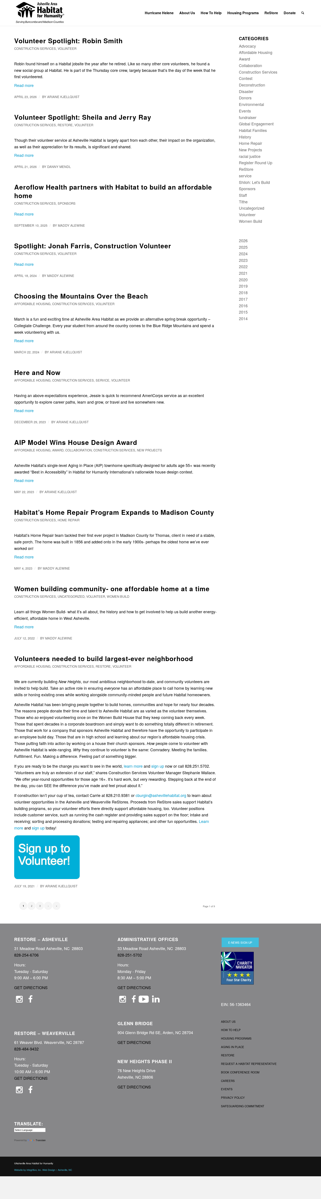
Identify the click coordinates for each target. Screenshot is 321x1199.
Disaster (246, 91)
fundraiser (247, 117)
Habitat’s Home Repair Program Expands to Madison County (114, 512)
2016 (243, 305)
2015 (243, 312)
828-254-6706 (26, 955)
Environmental (251, 104)
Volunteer (67, 48)
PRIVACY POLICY (233, 1097)
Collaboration (78, 450)
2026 (243, 240)
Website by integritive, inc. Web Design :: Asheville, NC (43, 1169)
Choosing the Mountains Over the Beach (81, 296)
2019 (243, 286)
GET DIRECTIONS (31, 987)
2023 (243, 260)
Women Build (118, 596)
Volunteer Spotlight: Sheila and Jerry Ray (82, 117)
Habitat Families (253, 130)
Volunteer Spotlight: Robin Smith (68, 40)
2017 (243, 299)
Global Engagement (256, 123)
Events (245, 111)
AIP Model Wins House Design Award (75, 442)
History (245, 137)
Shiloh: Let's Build (254, 182)
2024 (243, 253)
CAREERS (228, 1081)
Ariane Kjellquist (63, 96)
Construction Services (35, 48)
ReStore (65, 125)
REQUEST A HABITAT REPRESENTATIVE (249, 1064)
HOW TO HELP (231, 1030)
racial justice (250, 156)
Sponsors (67, 203)
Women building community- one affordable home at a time (112, 588)
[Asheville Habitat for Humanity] (40, 13)
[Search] (303, 13)
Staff (243, 195)
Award (58, 450)
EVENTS (227, 1089)
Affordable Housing (32, 303)
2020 (243, 279)
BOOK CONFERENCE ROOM (240, 1072)
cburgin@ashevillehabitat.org (161, 795)
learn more (133, 766)
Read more (24, 85)
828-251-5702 (129, 955)
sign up (157, 766)
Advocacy (247, 46)
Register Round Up (255, 162)
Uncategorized (71, 596)
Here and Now (37, 372)
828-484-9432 (26, 1049)
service (102, 380)
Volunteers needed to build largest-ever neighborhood (103, 658)
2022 (243, 266)
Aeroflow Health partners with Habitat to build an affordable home (113, 191)
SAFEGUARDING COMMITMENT (242, 1106)
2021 (243, 273)
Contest (245, 78)
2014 (243, 318)
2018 (243, 292)
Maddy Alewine (71, 225)
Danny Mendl (59, 166)
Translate (41, 1140)
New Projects (149, 450)
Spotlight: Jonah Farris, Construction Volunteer (92, 245)
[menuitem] (159, 13)
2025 (243, 247)
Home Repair (68, 520)
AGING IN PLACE (232, 1047)
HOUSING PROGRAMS (236, 1038)
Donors (245, 97)
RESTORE (228, 1055)
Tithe (243, 201)
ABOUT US (228, 1021)
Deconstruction (252, 85)
